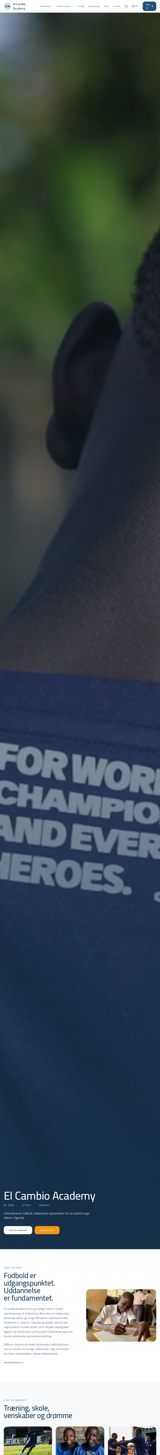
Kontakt (116, 6)
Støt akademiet (47, 1230)
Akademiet (45, 6)
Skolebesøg (94, 6)
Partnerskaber (63, 6)
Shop (106, 6)
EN (136, 6)
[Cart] (126, 6)
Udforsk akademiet (18, 1230)
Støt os (148, 6)
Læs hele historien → (14, 1362)
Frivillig (81, 6)
